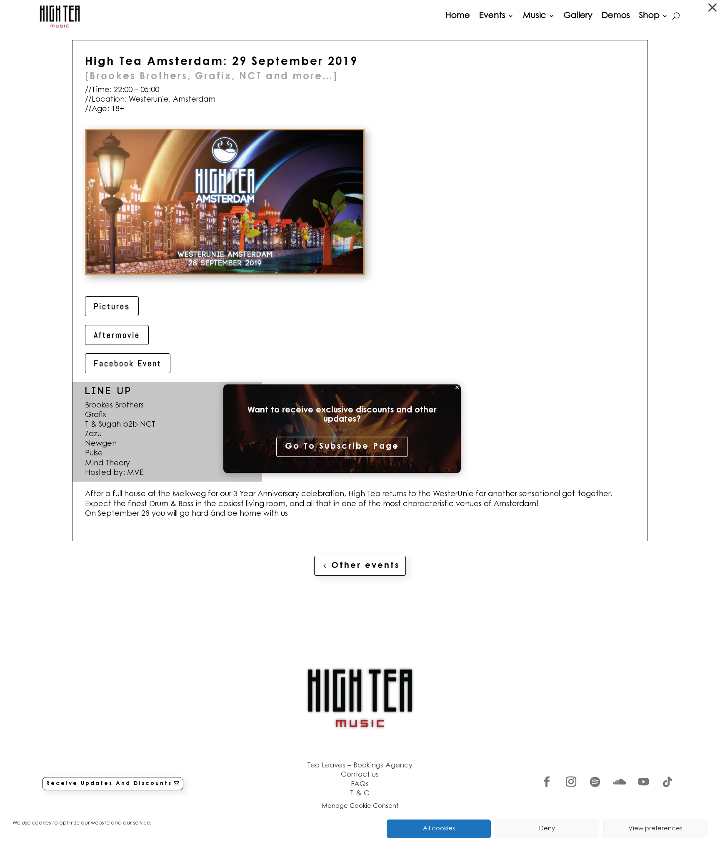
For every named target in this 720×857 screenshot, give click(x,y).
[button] (712, 7)
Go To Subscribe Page (342, 447)
